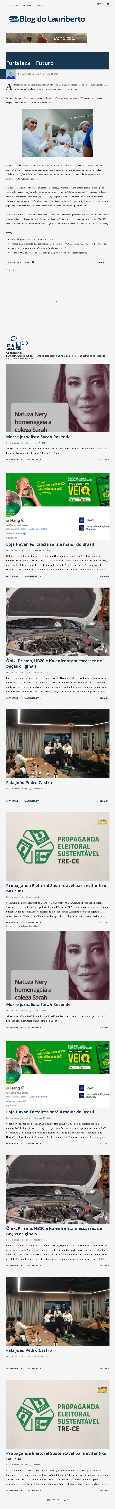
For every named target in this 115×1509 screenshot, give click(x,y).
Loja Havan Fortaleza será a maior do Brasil (50, 544)
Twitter (30, 6)
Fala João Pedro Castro (29, 782)
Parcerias (39, 6)
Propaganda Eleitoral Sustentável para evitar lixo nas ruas (56, 888)
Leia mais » (104, 460)
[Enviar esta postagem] (33, 263)
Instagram (20, 6)
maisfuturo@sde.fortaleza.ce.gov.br (38, 223)
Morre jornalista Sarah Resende (38, 436)
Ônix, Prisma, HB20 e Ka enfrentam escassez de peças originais (54, 663)
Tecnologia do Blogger (59, 1500)
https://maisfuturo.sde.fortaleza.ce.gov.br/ (46, 248)
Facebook (10, 6)
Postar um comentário (30, 460)
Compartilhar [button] (100, 263)
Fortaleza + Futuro (20, 263)
